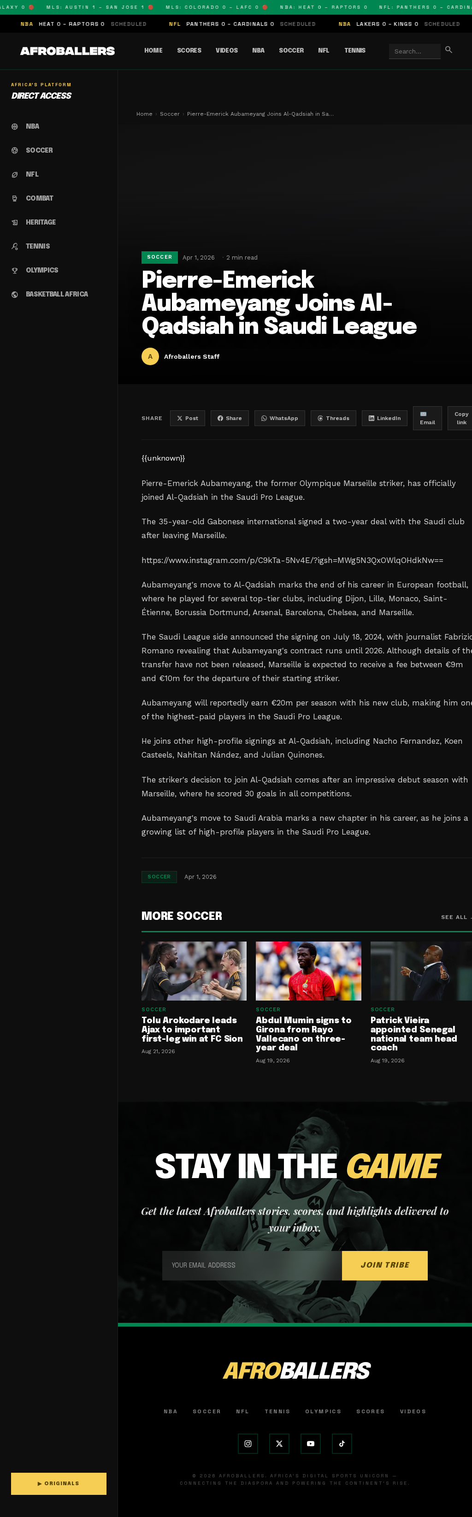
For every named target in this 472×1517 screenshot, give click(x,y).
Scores (189, 51)
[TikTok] (342, 1444)
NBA (258, 51)
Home (153, 51)
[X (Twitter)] (279, 1444)
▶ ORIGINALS (58, 1484)
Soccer (291, 51)
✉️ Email (427, 418)
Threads (337, 418)
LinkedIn (389, 418)
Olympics (323, 1411)
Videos (226, 51)
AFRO (295, 1372)
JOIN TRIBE (384, 1265)
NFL (323, 51)
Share (234, 418)
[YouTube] (311, 1444)
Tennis (355, 51)
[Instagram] (248, 1444)
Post (191, 418)
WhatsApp (284, 418)
